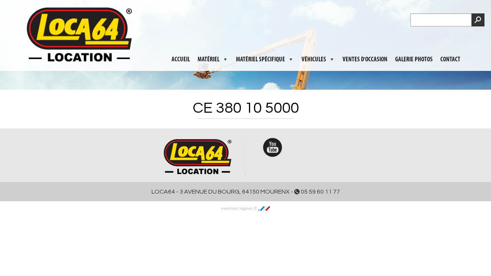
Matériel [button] (208, 39)
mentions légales (237, 208)
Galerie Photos (414, 39)
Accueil (180, 39)
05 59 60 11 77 (320, 192)
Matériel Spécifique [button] (260, 39)
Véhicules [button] (314, 39)
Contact (450, 39)
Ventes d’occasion (365, 39)
